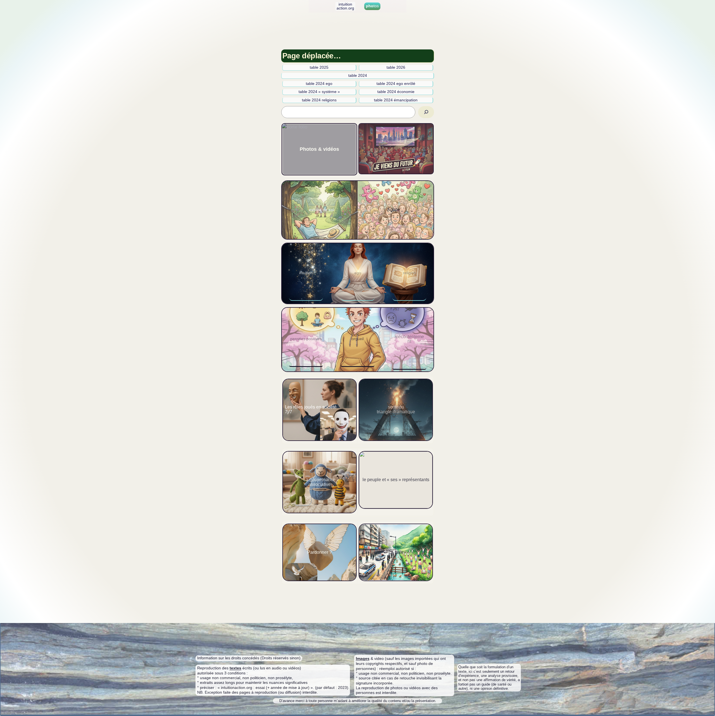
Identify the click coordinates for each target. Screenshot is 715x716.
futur (396, 148)
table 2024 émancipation (396, 100)
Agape (393, 209)
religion (409, 273)
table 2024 (357, 75)
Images (363, 658)
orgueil (358, 339)
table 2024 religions (319, 100)
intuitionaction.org (345, 6)
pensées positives (306, 339)
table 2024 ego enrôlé (395, 84)
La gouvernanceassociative (319, 482)
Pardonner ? (319, 552)
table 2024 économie (395, 92)
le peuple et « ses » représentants (396, 479)
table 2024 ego (319, 84)
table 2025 (319, 67)
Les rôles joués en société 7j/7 (311, 409)
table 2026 (396, 67)
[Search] (426, 112)
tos (372, 6)
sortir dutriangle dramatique (396, 409)
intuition (306, 273)
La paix (396, 552)
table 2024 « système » (319, 92)
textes (235, 668)
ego (357, 273)
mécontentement (409, 339)
